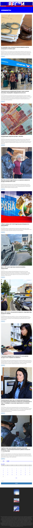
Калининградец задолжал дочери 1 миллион (12, 136)
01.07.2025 (3, 94)
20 (16, 472)
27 (16, 474)
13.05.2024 (3, 452)
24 (3, 474)
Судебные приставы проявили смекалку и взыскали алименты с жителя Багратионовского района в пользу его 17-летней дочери (15, 449)
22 (25, 472)
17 (3, 472)
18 (7, 472)
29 (25, 474)
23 (29, 472)
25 (7, 474)
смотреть (2, 56)
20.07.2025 (3, 50)
